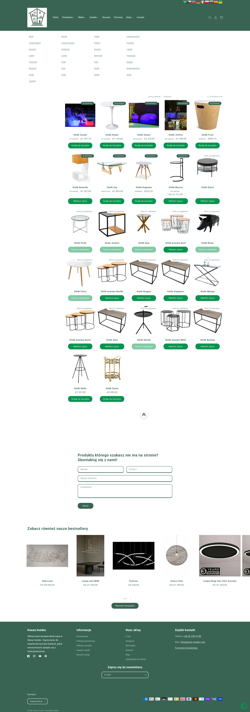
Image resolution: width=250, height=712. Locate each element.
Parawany (131, 56)
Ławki (31, 56)
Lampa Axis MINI (90, 581)
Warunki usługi (83, 655)
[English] (194, 2)
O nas (128, 636)
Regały (130, 62)
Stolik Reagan (144, 291)
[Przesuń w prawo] (131, 599)
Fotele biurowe (133, 36)
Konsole (32, 49)
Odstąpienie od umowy (136, 659)
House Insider (38, 710)
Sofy (63, 68)
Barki (31, 36)
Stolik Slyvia (207, 187)
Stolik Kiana (207, 243)
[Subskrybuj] (145, 675)
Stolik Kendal (144, 340)
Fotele (96, 36)
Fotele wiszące (67, 43)
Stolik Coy (112, 187)
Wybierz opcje (80, 201)
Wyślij (86, 506)
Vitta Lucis (47, 581)
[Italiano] (203, 2)
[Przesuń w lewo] (119, 599)
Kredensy (65, 49)
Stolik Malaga (208, 291)
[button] (210, 17)
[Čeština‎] (189, 2)
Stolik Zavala (80, 135)
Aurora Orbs (176, 581)
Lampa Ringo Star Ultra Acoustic (219, 581)
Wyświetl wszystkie (125, 606)
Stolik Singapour (175, 291)
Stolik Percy (80, 291)
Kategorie (130, 641)
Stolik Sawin (112, 388)
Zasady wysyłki (83, 650)
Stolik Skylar (111, 135)
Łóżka (64, 56)
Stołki (31, 75)
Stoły (63, 75)
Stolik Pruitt (80, 243)
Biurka (64, 36)
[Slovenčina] (211, 2)
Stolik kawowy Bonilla (112, 291)
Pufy (96, 62)
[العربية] (185, 2)
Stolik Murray (176, 187)
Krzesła (97, 49)
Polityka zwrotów (84, 646)
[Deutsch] (198, 2)
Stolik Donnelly (80, 187)
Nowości (129, 650)
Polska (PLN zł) (36, 701)
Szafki (96, 75)
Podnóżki (33, 62)
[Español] (216, 2)
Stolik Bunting (207, 340)
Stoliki (96, 68)
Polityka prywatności (86, 641)
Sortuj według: (154, 97)
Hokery (97, 43)
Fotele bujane (35, 43)
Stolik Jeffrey (176, 135)
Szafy (129, 75)
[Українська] (220, 2)
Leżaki (129, 49)
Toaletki (32, 81)
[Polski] (207, 2)
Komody (130, 43)
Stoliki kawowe (133, 68)
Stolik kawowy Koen (175, 243)
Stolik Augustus (144, 187)
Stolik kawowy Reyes (80, 340)
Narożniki (98, 56)
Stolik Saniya (144, 135)
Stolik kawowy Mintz (175, 340)
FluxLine (133, 581)
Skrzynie (32, 68)
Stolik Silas (112, 340)
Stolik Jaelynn (112, 243)
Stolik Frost (207, 135)
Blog (128, 655)
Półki (63, 62)
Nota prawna (82, 636)
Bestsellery (130, 646)
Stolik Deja (143, 243)
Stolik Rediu (80, 388)
